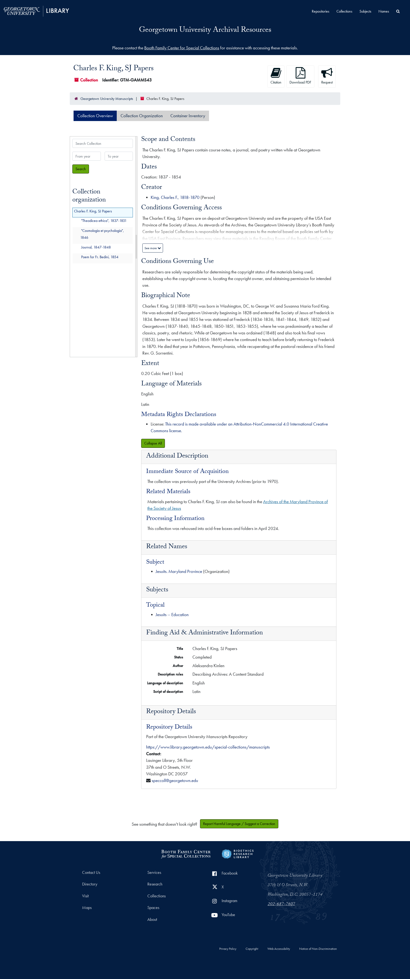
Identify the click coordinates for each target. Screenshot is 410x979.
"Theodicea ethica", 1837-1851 (104, 220)
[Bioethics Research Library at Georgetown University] (238, 853)
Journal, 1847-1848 (96, 247)
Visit (85, 896)
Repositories (320, 11)
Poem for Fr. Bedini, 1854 (99, 257)
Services (154, 872)
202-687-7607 (281, 904)
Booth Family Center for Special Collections (181, 48)
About (152, 919)
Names (383, 11)
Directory (89, 884)
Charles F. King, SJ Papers (93, 211)
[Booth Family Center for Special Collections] (185, 853)
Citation (275, 82)
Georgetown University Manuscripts (106, 98)
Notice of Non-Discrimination (318, 949)
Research (154, 884)
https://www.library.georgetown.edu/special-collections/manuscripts (208, 747)
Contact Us (91, 872)
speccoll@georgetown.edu (175, 780)
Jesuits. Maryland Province (179, 571)
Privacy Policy (227, 949)
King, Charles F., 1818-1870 (175, 197)
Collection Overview (95, 116)
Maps (87, 907)
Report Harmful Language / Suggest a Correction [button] (239, 823)
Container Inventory (187, 116)
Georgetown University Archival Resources (205, 30)
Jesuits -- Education (172, 615)
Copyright (252, 949)
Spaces (153, 907)
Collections (344, 11)
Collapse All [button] (153, 443)
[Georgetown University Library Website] (36, 11)
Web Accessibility (278, 949)
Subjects (365, 11)
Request (327, 82)
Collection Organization (142, 116)
